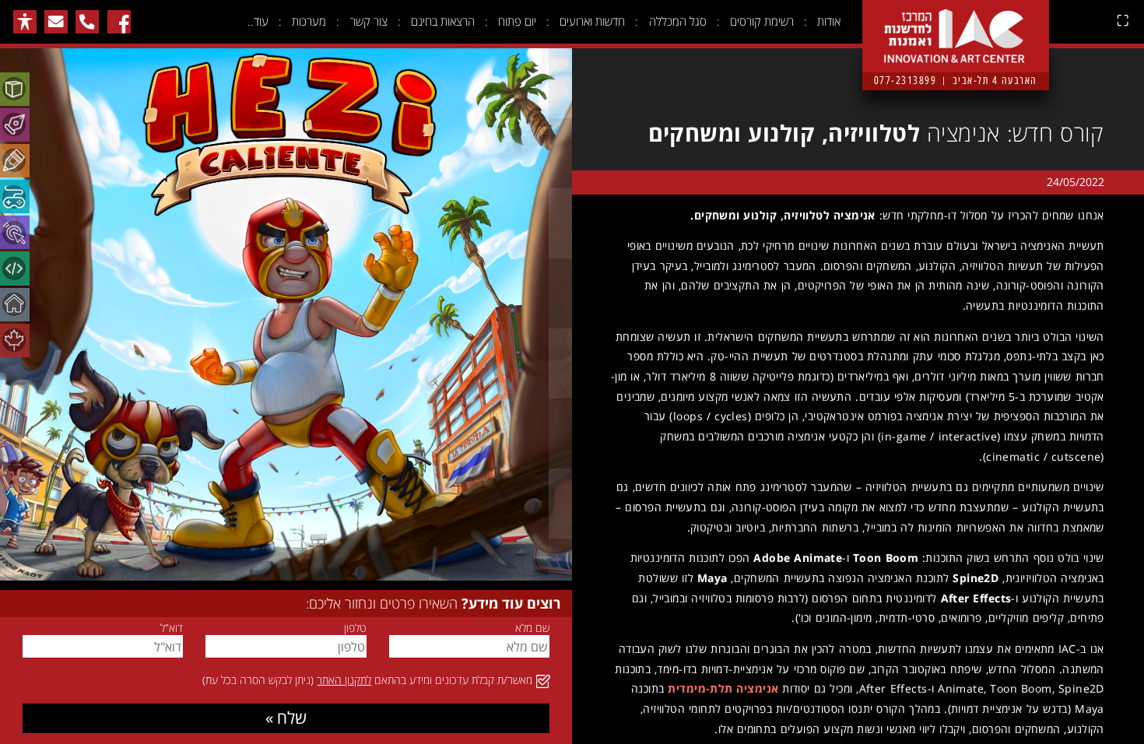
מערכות (309, 21)
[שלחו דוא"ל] (56, 21)
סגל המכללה (678, 21)
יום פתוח (517, 21)
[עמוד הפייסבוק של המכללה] (119, 21)
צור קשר (369, 21)
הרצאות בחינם (443, 21)
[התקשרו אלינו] (87, 21)
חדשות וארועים (592, 21)
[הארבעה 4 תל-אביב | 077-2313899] (955, 24)
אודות (828, 21)
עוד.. (257, 21)
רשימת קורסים (762, 21)
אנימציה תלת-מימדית (723, 688)
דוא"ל (171, 628)
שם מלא (532, 628)
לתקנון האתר (344, 679)
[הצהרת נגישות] (25, 21)
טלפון (355, 628)
